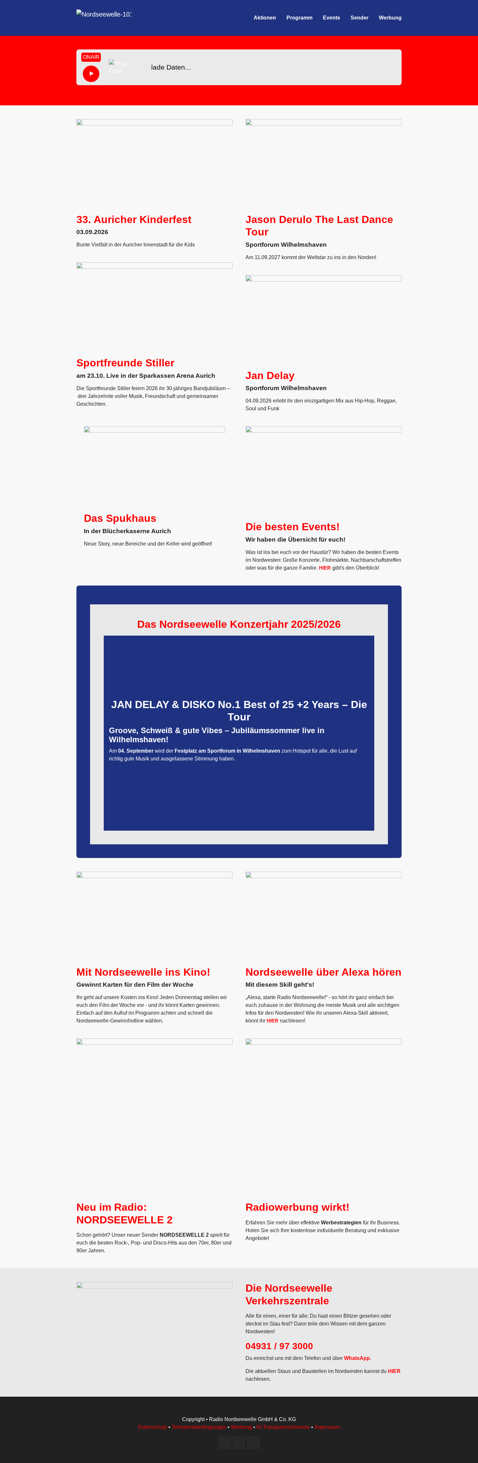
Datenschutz (152, 1427)
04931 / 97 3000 (279, 1346)
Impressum (327, 1427)
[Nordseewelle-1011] (103, 18)
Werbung (241, 1427)
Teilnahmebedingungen (199, 1427)
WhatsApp (357, 1358)
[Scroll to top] (463, 1448)
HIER (325, 568)
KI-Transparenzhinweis (283, 1427)
